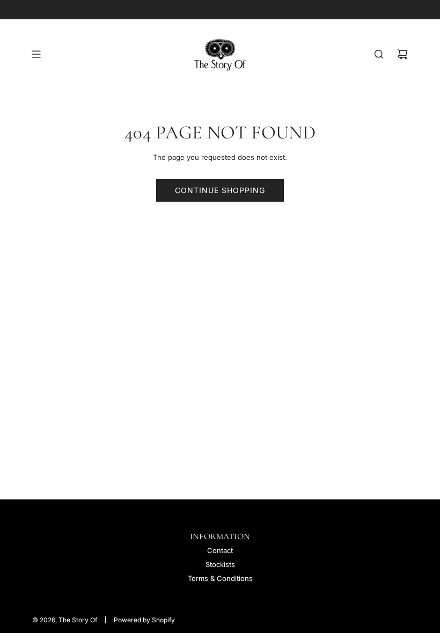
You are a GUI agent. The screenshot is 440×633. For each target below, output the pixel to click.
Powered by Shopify (144, 620)
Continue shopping (220, 190)
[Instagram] (402, 9)
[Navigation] (36, 54)
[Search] (379, 54)
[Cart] (402, 54)
